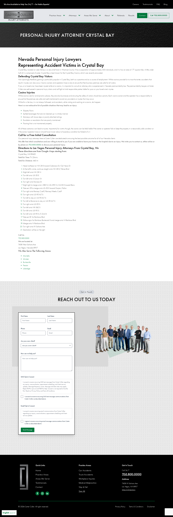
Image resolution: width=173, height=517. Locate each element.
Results (131, 15)
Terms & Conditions (49, 391)
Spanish (13, 513)
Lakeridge (26, 268)
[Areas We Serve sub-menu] (100, 15)
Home (38, 470)
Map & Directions (128, 490)
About (107, 15)
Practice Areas (55, 15)
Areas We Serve (90, 15)
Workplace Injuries (87, 479)
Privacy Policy (36, 391)
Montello (26, 256)
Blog (165, 4)
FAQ (158, 4)
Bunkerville (27, 262)
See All (82, 491)
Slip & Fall (83, 487)
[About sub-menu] (113, 15)
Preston (25, 265)
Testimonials (148, 4)
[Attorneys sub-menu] (79, 15)
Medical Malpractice (87, 483)
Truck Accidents (86, 474)
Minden (26, 259)
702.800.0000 (34, 144)
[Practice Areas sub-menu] (64, 15)
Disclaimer (151, 506)
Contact (142, 15)
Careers (136, 4)
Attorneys (72, 15)
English (6, 512)
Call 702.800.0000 (158, 15)
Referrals (121, 15)
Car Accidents (85, 470)
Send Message (27, 430)
